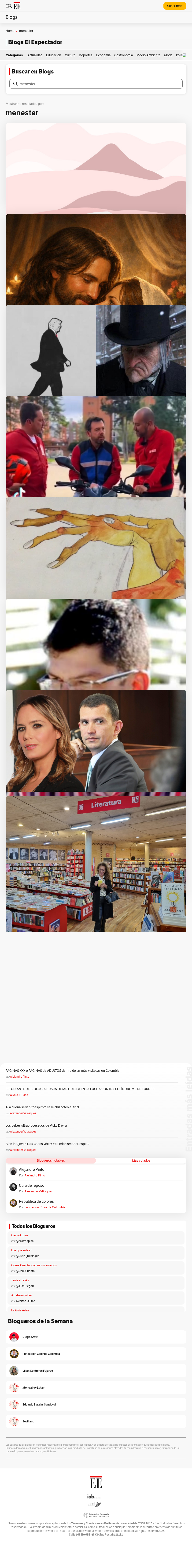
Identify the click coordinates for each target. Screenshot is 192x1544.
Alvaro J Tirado (19, 1095)
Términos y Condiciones (86, 1523)
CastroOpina (19, 1235)
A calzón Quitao (25, 1301)
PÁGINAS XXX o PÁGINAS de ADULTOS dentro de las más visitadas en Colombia (62, 1070)
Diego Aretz (30, 1337)
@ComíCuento (25, 1271)
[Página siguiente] (111, 904)
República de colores (36, 1201)
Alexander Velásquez (23, 1113)
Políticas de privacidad (119, 1523)
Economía (103, 55)
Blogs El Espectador (35, 42)
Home (10, 31)
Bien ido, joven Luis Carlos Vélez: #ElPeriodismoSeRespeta (47, 1144)
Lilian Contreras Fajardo (37, 1370)
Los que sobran (21, 1250)
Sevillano (28, 1421)
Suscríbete (175, 6)
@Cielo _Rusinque (27, 1256)
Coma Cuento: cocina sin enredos (34, 1265)
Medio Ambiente (148, 55)
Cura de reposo (31, 1185)
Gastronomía (123, 55)
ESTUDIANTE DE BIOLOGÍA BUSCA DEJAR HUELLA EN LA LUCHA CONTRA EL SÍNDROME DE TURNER (80, 1089)
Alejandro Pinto (19, 1076)
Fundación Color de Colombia (45, 1207)
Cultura (70, 55)
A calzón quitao (21, 1295)
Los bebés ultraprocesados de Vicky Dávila (37, 1125)
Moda (168, 55)
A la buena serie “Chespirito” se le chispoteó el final (42, 1107)
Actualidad (34, 55)
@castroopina (24, 1241)
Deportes (85, 55)
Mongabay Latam (33, 1387)
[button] (185, 55)
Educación (53, 55)
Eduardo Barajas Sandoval (39, 1404)
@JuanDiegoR (25, 1286)
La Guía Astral (20, 1310)
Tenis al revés (20, 1280)
